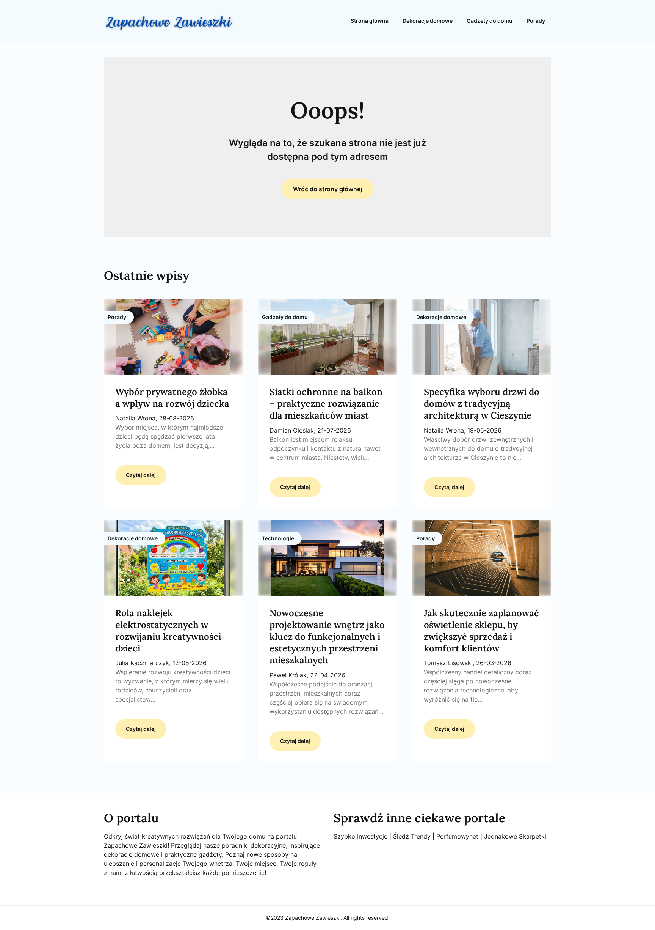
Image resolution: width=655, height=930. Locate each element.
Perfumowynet (457, 836)
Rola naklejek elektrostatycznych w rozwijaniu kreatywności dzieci (168, 631)
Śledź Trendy (412, 836)
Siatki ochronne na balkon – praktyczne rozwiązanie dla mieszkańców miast (326, 403)
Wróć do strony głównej (327, 189)
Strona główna (370, 20)
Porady (536, 20)
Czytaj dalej (141, 475)
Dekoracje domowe (428, 20)
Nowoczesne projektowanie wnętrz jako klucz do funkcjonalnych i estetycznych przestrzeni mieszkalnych (327, 636)
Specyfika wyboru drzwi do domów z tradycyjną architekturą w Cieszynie (481, 403)
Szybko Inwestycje (360, 836)
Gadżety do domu (489, 20)
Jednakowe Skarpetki (515, 836)
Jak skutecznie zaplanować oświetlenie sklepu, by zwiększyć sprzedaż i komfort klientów (481, 631)
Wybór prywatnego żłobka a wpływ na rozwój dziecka (172, 397)
